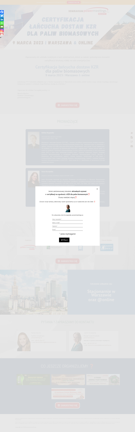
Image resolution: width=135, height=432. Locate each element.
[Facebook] (2, 12)
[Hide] (0, 37)
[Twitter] (2, 16)
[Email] (2, 27)
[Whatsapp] (2, 23)
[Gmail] (2, 34)
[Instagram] (2, 30)
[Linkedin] (2, 19)
